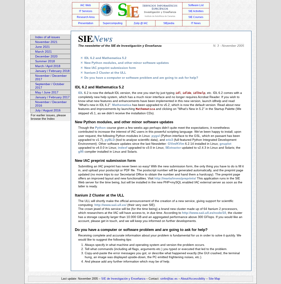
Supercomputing (112, 23)
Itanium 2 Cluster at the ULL (105, 72)
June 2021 (42, 46)
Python (100, 127)
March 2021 (43, 51)
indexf (122, 147)
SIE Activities (196, 11)
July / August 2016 (48, 110)
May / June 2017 (46, 92)
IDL (80, 93)
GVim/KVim (176, 143)
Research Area (86, 17)
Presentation (85, 23)
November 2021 (46, 42)
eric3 (169, 139)
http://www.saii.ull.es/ (110, 205)
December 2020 (46, 56)
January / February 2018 (52, 71)
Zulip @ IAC (141, 23)
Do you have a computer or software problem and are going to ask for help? (141, 77)
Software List (196, 5)
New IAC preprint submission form (110, 68)
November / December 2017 (51, 77)
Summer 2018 (45, 61)
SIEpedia (168, 23)
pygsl (155, 136)
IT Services (85, 11)
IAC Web (85, 5)
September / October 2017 (49, 85)
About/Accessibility (193, 278)
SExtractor (173, 147)
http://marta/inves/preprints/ (175, 178)
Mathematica (121, 105)
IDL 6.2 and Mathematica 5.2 (105, 58)
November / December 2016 (51, 103)
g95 (81, 151)
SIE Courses (195, 17)
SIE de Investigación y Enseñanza (123, 278)
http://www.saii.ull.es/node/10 (204, 212)
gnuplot (225, 143)
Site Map (214, 278)
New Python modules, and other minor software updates (126, 62)
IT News (196, 23)
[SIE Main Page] (140, 11)
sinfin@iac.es (169, 278)
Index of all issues (47, 37)
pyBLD (110, 139)
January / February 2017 (52, 97)
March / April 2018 (47, 66)
